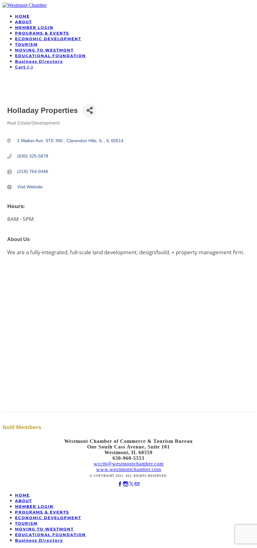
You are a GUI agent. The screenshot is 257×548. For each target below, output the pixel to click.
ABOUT (23, 21)
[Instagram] (125, 484)
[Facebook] (120, 484)
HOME (22, 16)
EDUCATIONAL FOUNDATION (50, 55)
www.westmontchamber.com (128, 469)
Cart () (24, 67)
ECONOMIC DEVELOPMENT (48, 38)
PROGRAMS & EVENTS (42, 33)
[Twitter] (131, 484)
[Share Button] (89, 110)
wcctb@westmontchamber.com (129, 463)
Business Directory (39, 61)
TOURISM (26, 44)
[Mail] (136, 484)
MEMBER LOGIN (34, 27)
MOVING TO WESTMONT (44, 50)
